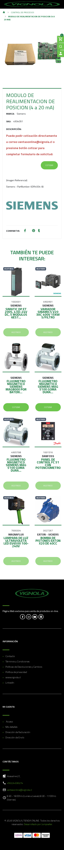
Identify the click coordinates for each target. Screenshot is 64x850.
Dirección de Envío (14, 737)
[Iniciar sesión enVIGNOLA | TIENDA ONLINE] (60, 53)
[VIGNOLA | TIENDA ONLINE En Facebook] (22, 616)
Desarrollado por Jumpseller (38, 824)
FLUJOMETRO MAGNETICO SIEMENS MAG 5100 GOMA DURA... (48, 386)
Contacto (10, 656)
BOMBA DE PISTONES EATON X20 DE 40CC (48, 540)
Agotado (16, 332)
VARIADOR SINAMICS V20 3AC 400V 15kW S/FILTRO (48, 313)
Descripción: (14, 129)
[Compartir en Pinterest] (33, 231)
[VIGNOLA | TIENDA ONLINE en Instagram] (28, 616)
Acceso (9, 721)
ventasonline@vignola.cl (19, 790)
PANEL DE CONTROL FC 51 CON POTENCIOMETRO (48, 463)
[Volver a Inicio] (4, 12)
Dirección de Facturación (17, 732)
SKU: (8, 121)
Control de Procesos (22, 12)
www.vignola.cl (13, 677)
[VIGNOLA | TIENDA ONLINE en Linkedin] (41, 616)
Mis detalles (11, 727)
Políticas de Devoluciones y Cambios (23, 666)
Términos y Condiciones (17, 661)
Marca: (10, 113)
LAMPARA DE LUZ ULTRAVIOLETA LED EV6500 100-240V (16, 541)
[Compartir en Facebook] (25, 231)
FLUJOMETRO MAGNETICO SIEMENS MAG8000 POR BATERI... (16, 386)
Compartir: (13, 231)
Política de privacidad (16, 672)
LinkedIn (9, 682)
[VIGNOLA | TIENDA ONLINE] (32, 4)
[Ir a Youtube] (34, 616)
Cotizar (49, 165)
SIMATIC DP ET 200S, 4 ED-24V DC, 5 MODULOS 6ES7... (16, 313)
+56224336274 (15, 783)
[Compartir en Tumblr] (39, 231)
